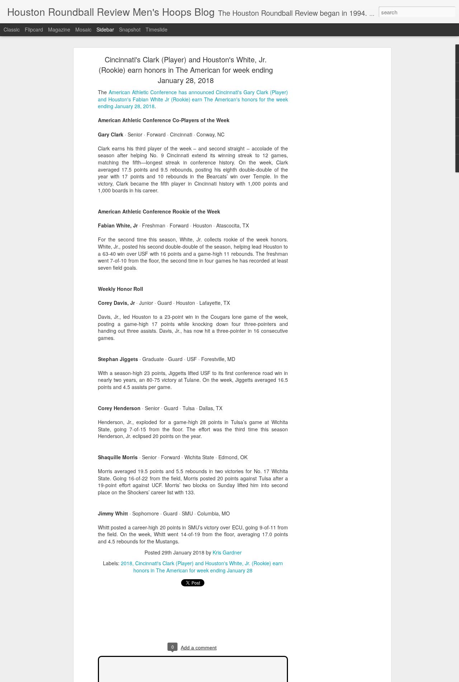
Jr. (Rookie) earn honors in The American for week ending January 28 (208, 566)
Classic (12, 29)
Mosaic (83, 29)
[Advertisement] (327, 170)
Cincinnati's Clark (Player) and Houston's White (188, 563)
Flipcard (34, 29)
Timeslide (156, 29)
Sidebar (105, 29)
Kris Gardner (227, 552)
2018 (126, 563)
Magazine (59, 29)
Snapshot (130, 29)
